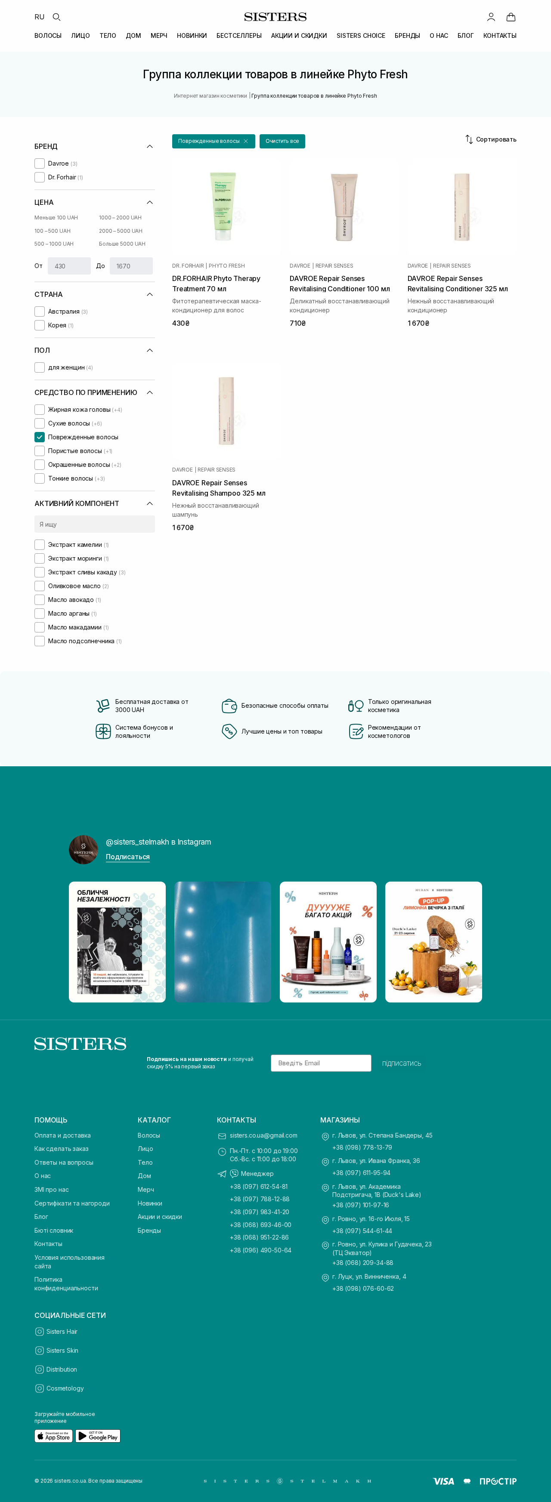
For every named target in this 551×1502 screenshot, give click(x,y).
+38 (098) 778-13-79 (362, 1147)
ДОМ (133, 35)
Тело (145, 1162)
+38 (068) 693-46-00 (260, 1224)
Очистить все (283, 141)
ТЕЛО (107, 35)
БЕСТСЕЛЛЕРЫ (239, 35)
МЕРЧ (159, 35)
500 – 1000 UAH (54, 244)
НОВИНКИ (192, 35)
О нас (42, 1175)
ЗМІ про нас (51, 1189)
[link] (511, 16)
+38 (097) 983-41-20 (259, 1211)
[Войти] (491, 16)
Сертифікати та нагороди (72, 1203)
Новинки (150, 1203)
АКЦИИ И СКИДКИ (299, 35)
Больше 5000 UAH (122, 244)
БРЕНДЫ (407, 35)
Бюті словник (53, 1230)
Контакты (48, 1243)
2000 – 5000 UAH (120, 231)
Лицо (145, 1148)
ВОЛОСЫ (48, 35)
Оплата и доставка (62, 1135)
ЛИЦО (80, 35)
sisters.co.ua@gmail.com (263, 1135)
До (100, 265)
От (38, 265)
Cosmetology (65, 1388)
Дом (144, 1175)
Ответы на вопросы (63, 1162)
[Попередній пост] (83, 942)
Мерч (146, 1189)
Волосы (149, 1135)
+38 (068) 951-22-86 (259, 1237)
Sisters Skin (62, 1350)
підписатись (401, 1063)
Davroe (300, 266)
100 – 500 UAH (52, 231)
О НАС (439, 35)
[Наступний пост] (467, 942)
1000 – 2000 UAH (120, 217)
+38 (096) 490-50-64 (260, 1250)
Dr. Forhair (188, 266)
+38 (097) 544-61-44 (362, 1230)
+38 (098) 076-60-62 (363, 1288)
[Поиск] (56, 16)
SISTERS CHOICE (361, 35)
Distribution (61, 1369)
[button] (213, 141)
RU (39, 16)
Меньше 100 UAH (56, 217)
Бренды (149, 1230)
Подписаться (128, 856)
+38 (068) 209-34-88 (362, 1262)
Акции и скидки (160, 1216)
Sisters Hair (61, 1331)
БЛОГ (466, 35)
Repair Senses (334, 266)
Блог (41, 1216)
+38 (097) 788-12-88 (260, 1199)
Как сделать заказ (61, 1148)
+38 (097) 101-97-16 (360, 1205)
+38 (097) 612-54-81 (259, 1186)
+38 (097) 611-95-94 (361, 1172)
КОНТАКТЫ (500, 35)
